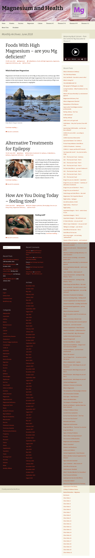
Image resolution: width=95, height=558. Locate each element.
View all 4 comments (12, 237)
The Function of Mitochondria (71, 438)
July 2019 (28, 349)
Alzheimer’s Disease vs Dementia (72, 385)
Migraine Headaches (8, 416)
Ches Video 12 (67, 526)
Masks (4, 408)
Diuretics (5, 365)
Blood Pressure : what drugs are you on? (74, 379)
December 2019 (30, 334)
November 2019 (30, 337)
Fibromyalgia (6, 376)
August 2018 (29, 380)
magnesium (56, 61)
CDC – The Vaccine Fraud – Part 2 (72, 174)
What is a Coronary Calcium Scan (72, 319)
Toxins (4, 454)
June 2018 (29, 386)
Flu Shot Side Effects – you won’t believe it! (75, 168)
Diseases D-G (62, 23)
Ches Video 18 (67, 544)
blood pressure (7, 325)
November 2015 (30, 469)
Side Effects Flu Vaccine (70, 232)
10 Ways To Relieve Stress (70, 410)
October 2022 (30, 289)
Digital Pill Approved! (69, 339)
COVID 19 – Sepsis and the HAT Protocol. (74, 149)
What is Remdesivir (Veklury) (71, 71)
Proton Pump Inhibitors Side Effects (73, 143)
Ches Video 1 (67, 498)
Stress (5, 445)
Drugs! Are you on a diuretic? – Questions (74, 180)
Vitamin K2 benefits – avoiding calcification (75, 303)
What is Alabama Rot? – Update (72, 362)
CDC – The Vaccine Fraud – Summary (73, 157)
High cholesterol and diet (70, 460)
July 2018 (28, 383)
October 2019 (30, 340)
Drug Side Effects (68, 430)
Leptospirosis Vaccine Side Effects (73, 478)
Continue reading (12, 127)
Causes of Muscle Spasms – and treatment (75, 240)
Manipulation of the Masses (71, 104)
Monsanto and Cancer (69, 421)
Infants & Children (8, 388)
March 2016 (29, 458)
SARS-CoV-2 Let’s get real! (70, 120)
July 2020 (28, 314)
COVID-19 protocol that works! (71, 138)
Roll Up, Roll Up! (67, 117)
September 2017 (30, 409)
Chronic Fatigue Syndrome (10, 342)
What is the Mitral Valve (69, 399)
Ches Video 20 (67, 549)
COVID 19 (5, 348)
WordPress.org (7, 301)
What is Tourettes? (68, 444)
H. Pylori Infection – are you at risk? (73, 221)
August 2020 (29, 311)
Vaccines (20, 23)
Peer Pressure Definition (70, 475)
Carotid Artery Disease (9, 336)
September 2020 (30, 309)
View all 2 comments (12, 131)
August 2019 (29, 346)
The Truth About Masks (69, 74)
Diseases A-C (50, 23)
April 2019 (28, 357)
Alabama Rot (6, 313)
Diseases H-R (73, 23)
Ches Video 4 (67, 504)
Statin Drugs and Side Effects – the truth (74, 193)
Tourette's (6, 451)
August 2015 (29, 478)
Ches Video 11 (67, 524)
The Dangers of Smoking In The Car (73, 402)
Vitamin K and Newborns (70, 447)
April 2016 (28, 455)
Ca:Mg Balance (32, 61)
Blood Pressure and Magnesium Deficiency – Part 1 (34, 252)
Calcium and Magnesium (70, 382)
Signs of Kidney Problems (70, 433)
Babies (5, 322)
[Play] (66, 59)
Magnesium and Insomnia (70, 424)
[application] (75, 52)
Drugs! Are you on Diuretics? (71, 190)
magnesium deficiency (12, 63)
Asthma (5, 319)
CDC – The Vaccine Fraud (70, 177)
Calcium (40, 23)
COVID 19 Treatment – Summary (72, 146)
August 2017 (29, 412)
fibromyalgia (46, 205)
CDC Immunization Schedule (71, 394)
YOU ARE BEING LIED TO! (69, 83)
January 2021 (29, 303)
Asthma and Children (69, 450)
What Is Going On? (68, 80)
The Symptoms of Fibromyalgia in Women (74, 391)
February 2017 (30, 426)
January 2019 (29, 366)
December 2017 (30, 400)
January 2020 (29, 332)
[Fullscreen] (85, 59)
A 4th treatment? (68, 115)
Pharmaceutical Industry (9, 431)
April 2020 (28, 323)
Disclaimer (16, 27)
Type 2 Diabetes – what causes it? (72, 272)
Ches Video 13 (67, 529)
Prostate (5, 437)
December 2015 (30, 466)
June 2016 (29, 449)
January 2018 (29, 397)
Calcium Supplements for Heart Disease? (74, 301)
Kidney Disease (7, 394)
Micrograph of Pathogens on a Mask (73, 86)
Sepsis (5, 442)
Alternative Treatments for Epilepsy (73, 295)
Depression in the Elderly (70, 486)
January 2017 (29, 429)
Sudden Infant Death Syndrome (72, 336)
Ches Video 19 (67, 547)
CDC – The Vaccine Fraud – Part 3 (72, 171)
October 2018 (30, 375)
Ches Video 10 (67, 521)
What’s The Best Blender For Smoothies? (74, 472)
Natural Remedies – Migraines (71, 492)
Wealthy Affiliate (7, 468)
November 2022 (30, 286)
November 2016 (30, 435)
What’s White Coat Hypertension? (72, 436)
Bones (4, 328)
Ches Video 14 (67, 532)
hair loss (5, 382)
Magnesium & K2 (7, 399)
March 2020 (29, 326)
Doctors (5, 368)
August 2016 (29, 443)
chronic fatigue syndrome (35, 205)
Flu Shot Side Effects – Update (71, 342)
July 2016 (28, 446)
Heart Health (6, 385)
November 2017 (30, 403)
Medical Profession (8, 411)
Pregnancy (6, 434)
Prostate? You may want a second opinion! (75, 322)
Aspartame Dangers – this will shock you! (74, 218)
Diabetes (5, 356)
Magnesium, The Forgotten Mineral (73, 196)
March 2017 (29, 423)
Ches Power (27, 63)
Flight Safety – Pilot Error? (70, 205)
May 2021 (28, 300)
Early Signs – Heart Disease (70, 396)
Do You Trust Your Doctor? (70, 418)
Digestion (5, 362)
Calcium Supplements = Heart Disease (73, 327)
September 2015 (30, 475)
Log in (4, 293)
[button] (75, 52)
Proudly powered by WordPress (11, 489)
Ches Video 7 (67, 512)
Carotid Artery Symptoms (70, 413)
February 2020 (30, 329)
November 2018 (30, 372)
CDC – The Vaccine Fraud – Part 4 (72, 165)
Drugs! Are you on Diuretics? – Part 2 (73, 187)
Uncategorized (7, 457)
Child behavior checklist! (70, 469)
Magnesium (30, 23)
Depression (6, 353)
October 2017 (30, 406)
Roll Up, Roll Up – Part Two (70, 112)
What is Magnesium (68, 388)
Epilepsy (21, 153)
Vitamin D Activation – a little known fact (74, 330)
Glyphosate (6, 379)
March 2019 (29, 360)
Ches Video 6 (67, 509)
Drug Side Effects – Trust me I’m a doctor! (74, 427)
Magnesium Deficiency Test (71, 98)
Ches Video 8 (67, 515)
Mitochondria (6, 419)
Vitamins (11, 23)
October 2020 (30, 306)
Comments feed (7, 298)
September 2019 (30, 343)
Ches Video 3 (67, 501)
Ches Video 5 (67, 506)
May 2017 (28, 420)
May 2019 (28, 354)
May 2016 (28, 452)
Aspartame (6, 316)
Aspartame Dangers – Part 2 (71, 215)
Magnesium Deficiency (9, 402)
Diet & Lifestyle (7, 359)
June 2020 (29, 317)
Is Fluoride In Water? (69, 481)
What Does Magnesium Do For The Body (74, 483)
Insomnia (5, 391)
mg (20, 63)
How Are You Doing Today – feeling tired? (74, 298)
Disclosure (66, 495)
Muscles (5, 422)
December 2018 (30, 369)
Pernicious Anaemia (8, 428)
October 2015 (30, 472)
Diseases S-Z (85, 23)
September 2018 (30, 377)
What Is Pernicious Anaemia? (71, 311)
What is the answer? (68, 354)
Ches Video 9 (67, 518)
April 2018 (28, 392)
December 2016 (30, 432)
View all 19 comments (13, 184)
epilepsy (8, 155)
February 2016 (30, 461)
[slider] (74, 59)
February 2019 (30, 363)
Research (5, 439)
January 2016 (29, 463)
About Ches (5, 27)
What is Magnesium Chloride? (71, 101)
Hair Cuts (28, 250)
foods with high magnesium (44, 61)
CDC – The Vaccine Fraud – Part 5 (72, 162)
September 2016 (30, 441)
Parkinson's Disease (8, 425)
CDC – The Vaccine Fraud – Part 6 (72, 160)
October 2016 (30, 438)
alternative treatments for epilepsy (36, 153)
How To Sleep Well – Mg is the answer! (73, 333)
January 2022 (29, 297)
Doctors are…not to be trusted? (72, 324)
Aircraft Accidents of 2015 (70, 202)
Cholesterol (6, 339)
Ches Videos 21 (67, 552)
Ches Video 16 (67, 538)
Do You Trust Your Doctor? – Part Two (73, 416)
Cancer (5, 333)
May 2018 (28, 389)
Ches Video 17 (67, 541)
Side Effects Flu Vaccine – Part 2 (72, 229)
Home (3, 23)
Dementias (6, 350)
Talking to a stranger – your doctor (73, 227)
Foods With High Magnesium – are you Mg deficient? (31, 51)
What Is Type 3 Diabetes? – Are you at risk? (75, 224)
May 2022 (28, 291)
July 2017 (28, 415)
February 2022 (30, 294)
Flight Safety (67, 207)
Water (4, 465)
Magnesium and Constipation (71, 441)
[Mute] (82, 59)
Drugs (4, 371)
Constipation (6, 345)
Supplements (6, 448)
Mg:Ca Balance (7, 414)
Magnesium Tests (8, 405)
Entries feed (6, 295)
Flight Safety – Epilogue (70, 199)
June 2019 (29, 352)
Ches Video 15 (67, 535)
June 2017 (29, 418)
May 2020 (28, 320)
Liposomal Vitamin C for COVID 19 (72, 140)
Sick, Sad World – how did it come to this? (74, 77)
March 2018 (29, 395)
